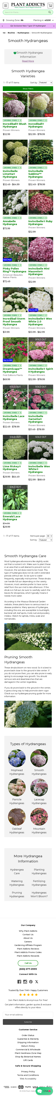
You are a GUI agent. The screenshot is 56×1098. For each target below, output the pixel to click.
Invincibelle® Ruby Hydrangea (40, 223)
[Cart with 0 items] (50, 5)
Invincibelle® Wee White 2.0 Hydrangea (40, 321)
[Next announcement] (53, 25)
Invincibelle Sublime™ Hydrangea (35, 174)
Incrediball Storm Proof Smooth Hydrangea (14, 321)
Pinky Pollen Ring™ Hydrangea (14, 270)
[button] (5, 5)
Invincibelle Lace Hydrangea (13, 417)
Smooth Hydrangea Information (30, 56)
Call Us (28, 963)
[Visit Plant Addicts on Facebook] (19, 982)
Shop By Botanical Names (28, 1056)
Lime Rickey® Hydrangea (12, 468)
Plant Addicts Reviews (28, 949)
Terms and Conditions (28, 1075)
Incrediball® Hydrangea (36, 125)
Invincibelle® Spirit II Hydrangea (40, 370)
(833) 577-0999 (28, 969)
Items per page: (37, 536)
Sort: (34, 82)
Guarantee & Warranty (28, 1039)
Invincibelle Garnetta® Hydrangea (35, 419)
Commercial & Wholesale (28, 1049)
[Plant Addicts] (28, 5)
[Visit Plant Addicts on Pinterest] (31, 982)
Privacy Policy (28, 1071)
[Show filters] (28, 88)
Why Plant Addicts (28, 931)
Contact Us (28, 934)
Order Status (28, 1035)
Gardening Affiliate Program (28, 945)
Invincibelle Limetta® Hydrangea (10, 174)
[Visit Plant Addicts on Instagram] (25, 982)
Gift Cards (28, 1060)
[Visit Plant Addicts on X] (37, 982)
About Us (28, 938)
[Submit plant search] (49, 12)
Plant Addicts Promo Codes (28, 952)
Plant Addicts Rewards (28, 956)
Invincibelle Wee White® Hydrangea (39, 469)
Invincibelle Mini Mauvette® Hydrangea (38, 271)
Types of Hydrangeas (28, 744)
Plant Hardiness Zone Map (28, 1053)
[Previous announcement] (2, 25)
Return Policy (28, 1046)
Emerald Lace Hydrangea (11, 518)
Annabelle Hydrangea (10, 223)
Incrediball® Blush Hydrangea (14, 125)
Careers (28, 941)
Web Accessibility (28, 1078)
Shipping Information (28, 1042)
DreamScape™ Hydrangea (12, 370)
